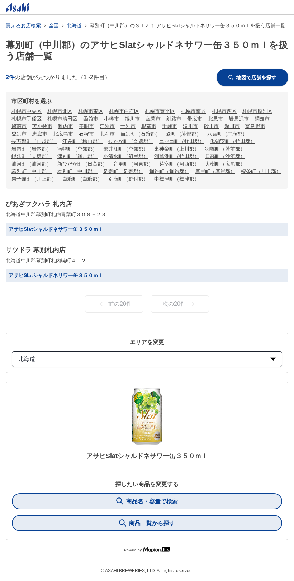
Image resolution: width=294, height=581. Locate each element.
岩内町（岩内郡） (31, 149)
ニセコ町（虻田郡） (181, 141)
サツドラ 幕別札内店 (36, 249)
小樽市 (111, 119)
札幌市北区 (59, 111)
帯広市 (194, 119)
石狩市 (86, 134)
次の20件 (174, 304)
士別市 (128, 126)
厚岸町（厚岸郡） (215, 171)
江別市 (107, 126)
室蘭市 (153, 119)
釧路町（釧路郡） (169, 171)
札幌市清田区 (62, 119)
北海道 (74, 25)
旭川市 (132, 119)
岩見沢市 (239, 119)
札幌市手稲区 (26, 119)
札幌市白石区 (124, 111)
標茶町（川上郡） (261, 171)
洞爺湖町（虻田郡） (176, 156)
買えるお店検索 (23, 25)
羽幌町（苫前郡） (225, 149)
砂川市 (211, 126)
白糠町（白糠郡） (82, 179)
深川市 (232, 126)
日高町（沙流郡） (225, 156)
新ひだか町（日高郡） (82, 164)
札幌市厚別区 (257, 111)
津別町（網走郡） (77, 156)
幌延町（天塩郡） (31, 156)
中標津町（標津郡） (176, 179)
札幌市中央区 (26, 111)
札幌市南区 (193, 111)
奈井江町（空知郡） (125, 149)
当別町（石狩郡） (140, 134)
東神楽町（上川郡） (176, 149)
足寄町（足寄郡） (123, 171)
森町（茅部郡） (183, 134)
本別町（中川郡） (77, 171)
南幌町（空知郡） (77, 149)
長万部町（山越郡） (34, 141)
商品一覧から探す (152, 523)
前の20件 (120, 304)
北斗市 (107, 134)
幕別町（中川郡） (31, 171)
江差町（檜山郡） (82, 141)
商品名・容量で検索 (152, 501)
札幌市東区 (90, 111)
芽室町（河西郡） (179, 164)
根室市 (148, 126)
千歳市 (169, 126)
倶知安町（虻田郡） (232, 141)
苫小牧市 (42, 126)
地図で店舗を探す (256, 77)
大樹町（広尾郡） (225, 164)
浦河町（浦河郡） (31, 164)
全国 (54, 25)
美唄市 (86, 126)
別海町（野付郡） (128, 179)
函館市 (90, 119)
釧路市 (173, 119)
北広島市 (63, 134)
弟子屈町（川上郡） (34, 179)
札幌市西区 (224, 111)
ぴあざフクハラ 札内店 (39, 204)
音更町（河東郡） (133, 164)
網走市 (262, 119)
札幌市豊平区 (160, 111)
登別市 (19, 134)
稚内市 (65, 126)
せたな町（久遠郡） (130, 141)
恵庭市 (39, 134)
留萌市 (19, 126)
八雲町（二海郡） (227, 134)
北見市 (215, 119)
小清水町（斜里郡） (125, 156)
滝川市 (190, 126)
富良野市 (255, 126)
